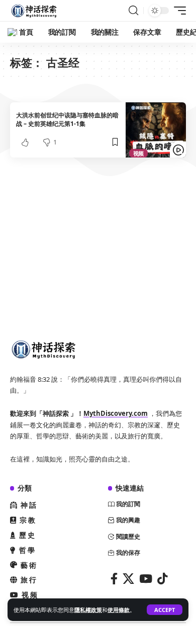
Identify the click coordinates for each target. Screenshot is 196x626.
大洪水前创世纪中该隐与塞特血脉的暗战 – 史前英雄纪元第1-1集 (67, 119)
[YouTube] (146, 578)
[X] (128, 578)
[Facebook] (114, 578)
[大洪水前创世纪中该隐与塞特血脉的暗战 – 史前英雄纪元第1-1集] (156, 130)
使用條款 (119, 609)
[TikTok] (162, 578)
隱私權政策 (88, 609)
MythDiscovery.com (115, 413)
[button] (164, 609)
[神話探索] (35, 10)
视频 (138, 153)
